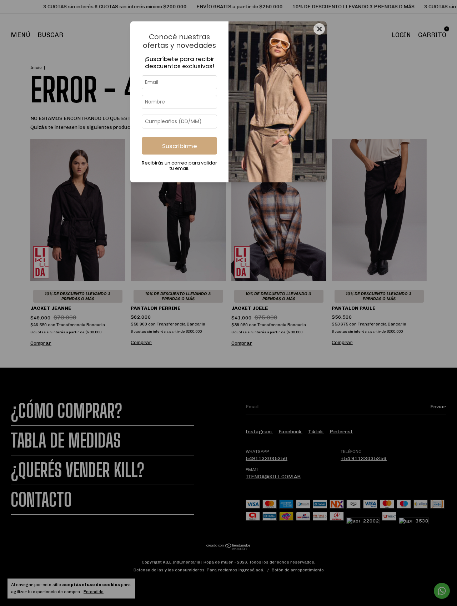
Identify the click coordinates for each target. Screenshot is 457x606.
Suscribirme (179, 146)
